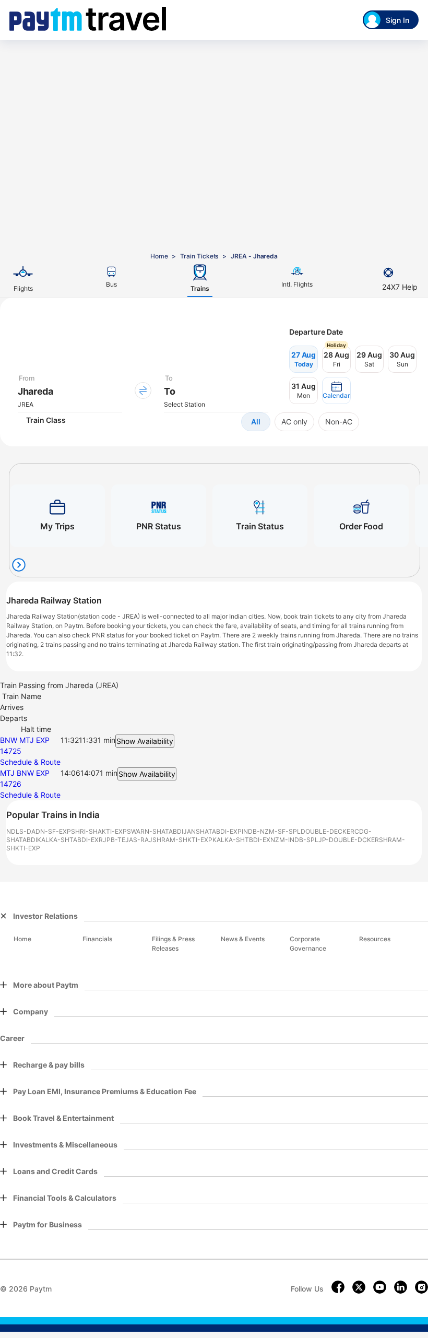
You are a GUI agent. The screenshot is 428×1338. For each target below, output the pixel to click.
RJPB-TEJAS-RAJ (125, 840)
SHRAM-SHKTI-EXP (182, 840)
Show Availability (144, 741)
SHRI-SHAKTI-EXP (99, 831)
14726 (10, 783)
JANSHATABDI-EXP (212, 831)
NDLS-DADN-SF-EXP (38, 831)
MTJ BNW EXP (25, 772)
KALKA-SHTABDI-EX (68, 840)
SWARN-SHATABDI (155, 831)
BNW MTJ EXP (25, 740)
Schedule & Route (30, 761)
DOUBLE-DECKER (327, 831)
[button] (336, 390)
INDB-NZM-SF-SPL (271, 831)
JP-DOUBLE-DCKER (348, 840)
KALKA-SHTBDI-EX (241, 840)
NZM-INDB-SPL (294, 840)
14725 (10, 751)
